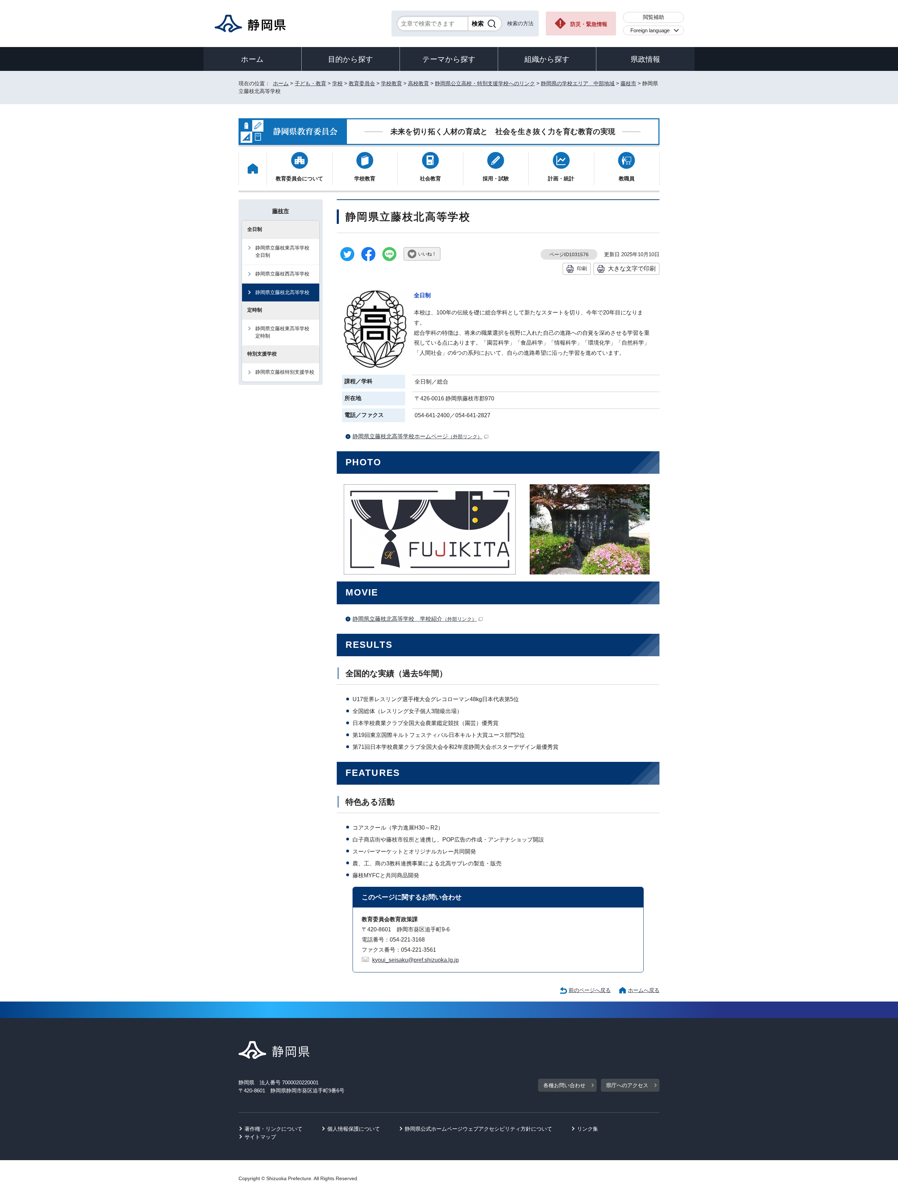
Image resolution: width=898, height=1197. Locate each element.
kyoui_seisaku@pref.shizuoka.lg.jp (415, 960)
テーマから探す (449, 59)
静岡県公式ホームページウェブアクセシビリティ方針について (478, 1129)
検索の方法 (520, 23)
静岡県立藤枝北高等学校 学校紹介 (415, 619)
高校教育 (418, 83)
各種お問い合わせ (564, 1085)
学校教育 (391, 83)
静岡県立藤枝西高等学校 (282, 274)
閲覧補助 (653, 17)
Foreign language (650, 30)
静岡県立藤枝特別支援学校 (284, 372)
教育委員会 (362, 83)
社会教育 (430, 178)
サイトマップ (260, 1137)
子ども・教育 (310, 83)
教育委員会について (299, 178)
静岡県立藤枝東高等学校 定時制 (284, 332)
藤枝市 (628, 83)
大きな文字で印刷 (632, 268)
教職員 (627, 178)
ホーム (252, 59)
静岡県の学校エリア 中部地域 (578, 83)
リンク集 (587, 1129)
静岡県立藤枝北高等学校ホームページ (417, 436)
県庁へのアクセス (627, 1085)
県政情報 (645, 59)
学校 (337, 83)
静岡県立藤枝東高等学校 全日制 (284, 251)
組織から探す (547, 59)
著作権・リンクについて (273, 1129)
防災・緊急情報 (588, 24)
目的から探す (350, 59)
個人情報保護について (353, 1129)
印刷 (582, 268)
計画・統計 (561, 178)
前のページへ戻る (590, 990)
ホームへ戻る (643, 990)
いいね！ (427, 254)
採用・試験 (496, 178)
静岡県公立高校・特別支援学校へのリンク (485, 83)
